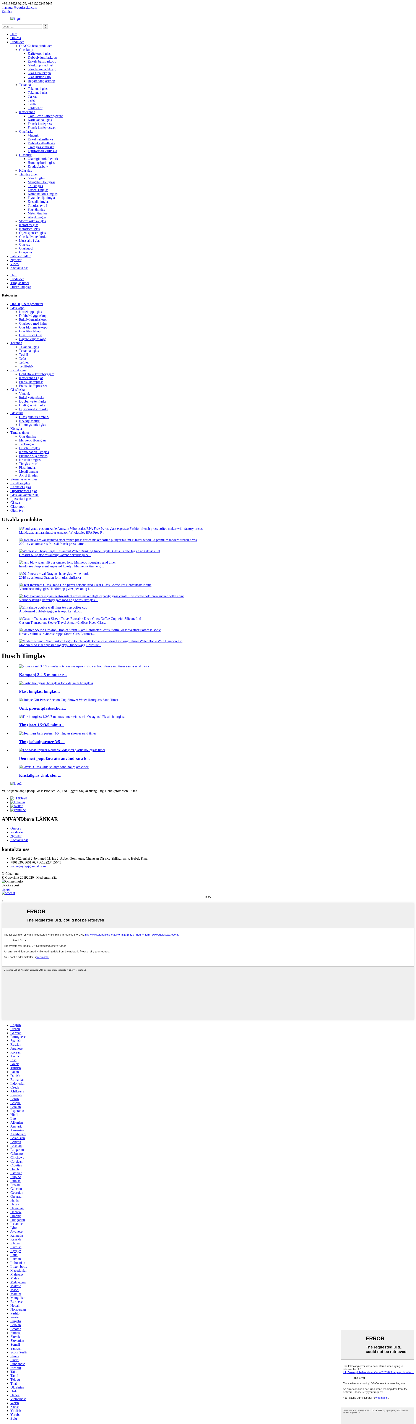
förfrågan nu (10, 873)
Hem (13, 34)
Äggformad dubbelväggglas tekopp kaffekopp (50, 611)
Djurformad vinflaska (42, 151)
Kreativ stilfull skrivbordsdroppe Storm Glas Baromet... (57, 634)
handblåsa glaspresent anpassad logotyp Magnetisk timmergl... (61, 566)
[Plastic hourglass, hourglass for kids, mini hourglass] (56, 683)
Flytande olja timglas (42, 198)
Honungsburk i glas (41, 162)
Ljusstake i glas (29, 240)
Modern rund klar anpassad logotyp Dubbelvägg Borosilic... (60, 645)
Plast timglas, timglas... (39, 691)
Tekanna (25, 85)
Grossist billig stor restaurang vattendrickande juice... (55, 555)
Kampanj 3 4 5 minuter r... (43, 674)
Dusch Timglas (38, 190)
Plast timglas (36, 209)
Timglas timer (28, 174)
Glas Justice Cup (39, 77)
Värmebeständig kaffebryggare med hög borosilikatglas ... (58, 600)
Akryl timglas (37, 217)
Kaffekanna (27, 112)
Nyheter (15, 260)
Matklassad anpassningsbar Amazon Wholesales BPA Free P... (61, 532)
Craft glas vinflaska (41, 147)
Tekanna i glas (37, 88)
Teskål (32, 96)
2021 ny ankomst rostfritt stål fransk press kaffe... (52, 544)
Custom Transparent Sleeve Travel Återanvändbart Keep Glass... (63, 622)
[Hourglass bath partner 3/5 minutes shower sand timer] (57, 733)
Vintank (33, 135)
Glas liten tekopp (39, 73)
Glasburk (25, 155)
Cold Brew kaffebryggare (45, 116)
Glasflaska (26, 131)
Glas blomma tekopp (42, 69)
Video (14, 264)
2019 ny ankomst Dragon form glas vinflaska (50, 577)
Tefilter (32, 104)
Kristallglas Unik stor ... (40, 775)
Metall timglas (37, 213)
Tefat (31, 100)
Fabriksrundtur (20, 256)
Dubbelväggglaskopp (42, 57)
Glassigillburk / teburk (43, 159)
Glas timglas (36, 178)
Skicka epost (10, 885)
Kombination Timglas (42, 194)
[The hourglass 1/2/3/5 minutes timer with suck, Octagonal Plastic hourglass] (72, 716)
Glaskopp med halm (41, 65)
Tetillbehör (35, 108)
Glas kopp (26, 50)
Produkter (17, 42)
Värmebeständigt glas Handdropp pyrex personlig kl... (56, 589)
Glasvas (24, 244)
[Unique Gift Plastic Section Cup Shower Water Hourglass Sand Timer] (68, 700)
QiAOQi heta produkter (35, 46)
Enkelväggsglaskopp (42, 61)
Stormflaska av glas (32, 221)
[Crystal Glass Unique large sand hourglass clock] (54, 767)
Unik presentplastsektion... (42, 708)
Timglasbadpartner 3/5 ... (42, 741)
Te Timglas (35, 186)
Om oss (15, 38)
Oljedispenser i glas (32, 233)
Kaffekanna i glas (40, 120)
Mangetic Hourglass (41, 182)
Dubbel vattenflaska (41, 143)
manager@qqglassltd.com (28, 866)
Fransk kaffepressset (41, 127)
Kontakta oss (19, 268)
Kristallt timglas (38, 201)
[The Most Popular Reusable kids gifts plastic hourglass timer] (62, 750)
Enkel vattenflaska (40, 139)
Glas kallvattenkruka (33, 236)
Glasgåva (25, 252)
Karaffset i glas (29, 229)
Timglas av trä (37, 205)
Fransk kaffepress (40, 124)
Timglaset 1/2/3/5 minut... (41, 725)
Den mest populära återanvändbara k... (54, 758)
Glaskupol (26, 248)
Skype (6, 889)
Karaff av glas (28, 225)
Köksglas (25, 170)
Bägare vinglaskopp (41, 81)
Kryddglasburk (38, 166)
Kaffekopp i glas (39, 53)
